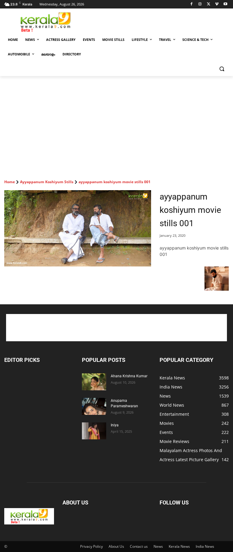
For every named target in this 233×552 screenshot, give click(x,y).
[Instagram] (200, 4)
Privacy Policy (91, 546)
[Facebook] (191, 4)
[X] (208, 4)
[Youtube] (225, 4)
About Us (116, 546)
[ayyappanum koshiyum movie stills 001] (77, 228)
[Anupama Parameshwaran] (94, 406)
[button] (221, 69)
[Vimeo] (216, 4)
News (158, 546)
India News (205, 546)
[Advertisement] (158, 21)
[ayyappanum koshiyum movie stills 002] (216, 289)
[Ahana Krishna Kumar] (94, 381)
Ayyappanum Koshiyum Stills (46, 181)
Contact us (139, 546)
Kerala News (179, 546)
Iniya (115, 425)
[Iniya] (94, 430)
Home (9, 181)
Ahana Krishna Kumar (129, 376)
